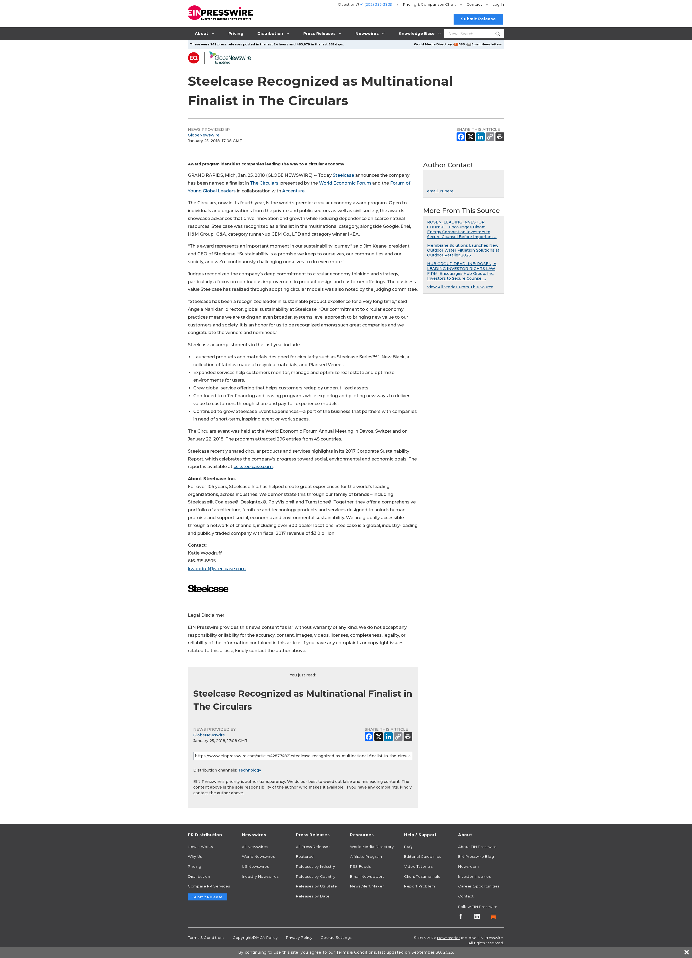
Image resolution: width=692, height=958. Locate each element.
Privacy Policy (299, 937)
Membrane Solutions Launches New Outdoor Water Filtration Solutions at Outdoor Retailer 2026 (463, 250)
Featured (305, 856)
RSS (461, 44)
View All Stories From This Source (460, 287)
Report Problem (419, 886)
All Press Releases (313, 846)
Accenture (293, 190)
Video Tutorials (418, 866)
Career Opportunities (479, 886)
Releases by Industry (315, 866)
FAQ (408, 846)
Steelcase (343, 175)
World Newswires (258, 856)
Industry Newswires (260, 876)
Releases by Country (315, 876)
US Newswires (255, 866)
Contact (474, 4)
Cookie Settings (336, 937)
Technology (249, 770)
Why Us (195, 856)
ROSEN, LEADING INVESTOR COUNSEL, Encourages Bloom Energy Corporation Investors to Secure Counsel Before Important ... (462, 229)
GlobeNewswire (203, 135)
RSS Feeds (360, 866)
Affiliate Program (366, 856)
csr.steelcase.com (253, 466)
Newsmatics (448, 938)
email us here (440, 191)
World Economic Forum (345, 183)
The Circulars (264, 183)
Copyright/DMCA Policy (255, 937)
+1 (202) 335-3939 (376, 4)
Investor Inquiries (474, 876)
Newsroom (468, 866)
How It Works (200, 846)
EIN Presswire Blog (476, 856)
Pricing (429, 4)
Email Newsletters (486, 44)
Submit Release (478, 18)
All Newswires (255, 846)
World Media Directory (433, 44)
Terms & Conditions (206, 937)
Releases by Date (313, 896)
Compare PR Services (209, 886)
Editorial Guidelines (422, 856)
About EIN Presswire (477, 846)
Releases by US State (316, 886)
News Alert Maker (367, 886)
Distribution (199, 876)
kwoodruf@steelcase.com (217, 568)
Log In (498, 4)
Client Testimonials (422, 876)
